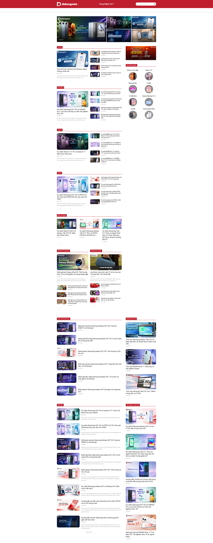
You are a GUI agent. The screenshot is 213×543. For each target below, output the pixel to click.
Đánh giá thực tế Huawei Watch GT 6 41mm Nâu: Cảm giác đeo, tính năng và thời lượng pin (77, 301)
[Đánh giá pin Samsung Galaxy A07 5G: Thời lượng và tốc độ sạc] (66, 352)
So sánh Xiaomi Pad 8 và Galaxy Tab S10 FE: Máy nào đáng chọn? (66, 233)
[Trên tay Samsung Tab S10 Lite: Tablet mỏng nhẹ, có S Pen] (141, 381)
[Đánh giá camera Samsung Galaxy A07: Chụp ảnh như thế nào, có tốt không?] (66, 365)
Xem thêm (88, 532)
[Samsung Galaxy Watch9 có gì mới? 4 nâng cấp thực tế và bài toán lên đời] (61, 287)
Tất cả (68, 47)
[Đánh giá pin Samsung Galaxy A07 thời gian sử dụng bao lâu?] (66, 391)
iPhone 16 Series (87, 47)
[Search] (154, 3)
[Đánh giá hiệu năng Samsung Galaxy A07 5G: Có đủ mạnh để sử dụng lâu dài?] (95, 116)
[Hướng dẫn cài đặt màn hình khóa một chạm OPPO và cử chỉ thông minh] (95, 178)
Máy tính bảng (84, 319)
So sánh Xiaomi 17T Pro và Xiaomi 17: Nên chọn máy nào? (71, 153)
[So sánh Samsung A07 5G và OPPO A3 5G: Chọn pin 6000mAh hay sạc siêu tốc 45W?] (95, 100)
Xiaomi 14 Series (91, 130)
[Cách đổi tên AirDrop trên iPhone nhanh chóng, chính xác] (144, 22)
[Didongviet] (68, 4)
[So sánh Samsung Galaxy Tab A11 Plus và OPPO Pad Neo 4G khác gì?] (89, 224)
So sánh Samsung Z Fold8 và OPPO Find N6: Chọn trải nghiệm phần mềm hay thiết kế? (111, 193)
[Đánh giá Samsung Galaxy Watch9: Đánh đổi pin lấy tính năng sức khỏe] (61, 294)
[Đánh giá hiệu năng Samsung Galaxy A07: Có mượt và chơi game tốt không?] (66, 378)
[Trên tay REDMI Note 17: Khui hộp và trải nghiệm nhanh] (141, 356)
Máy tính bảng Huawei (116, 213)
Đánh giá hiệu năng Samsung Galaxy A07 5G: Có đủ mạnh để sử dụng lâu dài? (110, 116)
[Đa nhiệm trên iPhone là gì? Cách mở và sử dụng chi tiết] (95, 74)
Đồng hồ (92, 319)
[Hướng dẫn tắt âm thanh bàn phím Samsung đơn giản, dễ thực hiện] (68, 521)
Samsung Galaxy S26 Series (72, 85)
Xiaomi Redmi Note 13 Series (105, 130)
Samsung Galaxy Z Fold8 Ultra (103, 85)
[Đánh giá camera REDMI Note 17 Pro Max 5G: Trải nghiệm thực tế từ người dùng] (141, 522)
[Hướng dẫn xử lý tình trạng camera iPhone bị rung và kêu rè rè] (95, 60)
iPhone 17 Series (76, 47)
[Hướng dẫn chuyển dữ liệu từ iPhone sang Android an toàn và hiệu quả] (144, 35)
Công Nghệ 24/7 (106, 4)
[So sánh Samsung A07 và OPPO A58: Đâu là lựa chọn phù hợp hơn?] (95, 186)
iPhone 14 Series (108, 47)
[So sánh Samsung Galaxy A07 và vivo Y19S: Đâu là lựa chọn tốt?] (141, 416)
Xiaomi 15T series (80, 130)
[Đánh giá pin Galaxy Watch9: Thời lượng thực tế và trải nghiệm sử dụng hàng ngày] (72, 262)
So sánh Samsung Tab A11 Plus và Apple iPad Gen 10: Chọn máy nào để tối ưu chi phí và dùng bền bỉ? (111, 235)
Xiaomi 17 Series (69, 130)
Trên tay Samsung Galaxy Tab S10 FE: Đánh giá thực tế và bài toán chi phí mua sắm (141, 342)
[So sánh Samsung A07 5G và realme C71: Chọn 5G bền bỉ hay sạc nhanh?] (95, 93)
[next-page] (61, 81)
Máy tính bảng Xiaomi (103, 213)
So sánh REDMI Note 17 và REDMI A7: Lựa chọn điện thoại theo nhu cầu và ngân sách (111, 144)
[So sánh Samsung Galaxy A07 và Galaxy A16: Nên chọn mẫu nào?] (68, 490)
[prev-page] (58, 81)
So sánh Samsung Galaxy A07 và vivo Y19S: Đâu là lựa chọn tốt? (140, 427)
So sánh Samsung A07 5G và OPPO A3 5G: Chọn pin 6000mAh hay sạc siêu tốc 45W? (111, 100)
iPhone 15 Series (97, 47)
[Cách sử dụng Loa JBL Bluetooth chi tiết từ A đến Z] (95, 285)
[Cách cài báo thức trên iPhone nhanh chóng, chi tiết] (95, 67)
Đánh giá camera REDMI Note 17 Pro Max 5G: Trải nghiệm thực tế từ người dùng (140, 534)
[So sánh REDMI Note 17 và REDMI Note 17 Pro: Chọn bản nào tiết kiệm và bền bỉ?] (95, 160)
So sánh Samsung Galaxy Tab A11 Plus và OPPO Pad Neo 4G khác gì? (89, 233)
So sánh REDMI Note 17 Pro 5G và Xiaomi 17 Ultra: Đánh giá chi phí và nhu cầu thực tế (110, 136)
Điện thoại (76, 319)
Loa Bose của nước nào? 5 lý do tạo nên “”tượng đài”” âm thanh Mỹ (105, 273)
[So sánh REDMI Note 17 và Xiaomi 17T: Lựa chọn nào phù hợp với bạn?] (95, 153)
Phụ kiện (110, 319)
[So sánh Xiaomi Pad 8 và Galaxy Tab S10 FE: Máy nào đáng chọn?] (81, 29)
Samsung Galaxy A (117, 85)
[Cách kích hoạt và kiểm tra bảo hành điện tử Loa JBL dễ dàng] (95, 299)
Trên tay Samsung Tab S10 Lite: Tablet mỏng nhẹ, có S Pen (141, 392)
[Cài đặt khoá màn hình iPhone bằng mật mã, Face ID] (119, 35)
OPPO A (110, 173)
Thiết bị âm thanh (101, 319)
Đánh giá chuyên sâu (63, 319)
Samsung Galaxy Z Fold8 (87, 85)
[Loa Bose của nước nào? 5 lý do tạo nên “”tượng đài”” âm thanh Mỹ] (106, 262)
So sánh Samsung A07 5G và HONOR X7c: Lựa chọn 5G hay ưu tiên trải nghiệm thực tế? (72, 111)
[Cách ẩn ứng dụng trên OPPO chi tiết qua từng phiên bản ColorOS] (95, 201)
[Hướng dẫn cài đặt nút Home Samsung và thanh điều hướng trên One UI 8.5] (141, 469)
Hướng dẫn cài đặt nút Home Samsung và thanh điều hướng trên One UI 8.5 (141, 480)
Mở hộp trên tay (131, 319)
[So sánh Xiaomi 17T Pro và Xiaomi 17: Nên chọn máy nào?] (119, 22)
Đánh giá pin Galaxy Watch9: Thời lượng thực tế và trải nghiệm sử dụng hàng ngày (72, 273)
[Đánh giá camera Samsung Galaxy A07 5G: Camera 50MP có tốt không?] (95, 109)
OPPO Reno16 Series (101, 173)
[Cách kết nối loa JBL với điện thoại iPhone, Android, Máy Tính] (95, 292)
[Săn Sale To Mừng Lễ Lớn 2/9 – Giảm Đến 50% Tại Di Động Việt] (141, 53)
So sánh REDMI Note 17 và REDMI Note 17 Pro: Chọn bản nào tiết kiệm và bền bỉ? (111, 160)
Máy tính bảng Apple (77, 213)
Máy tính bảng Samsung (90, 213)
